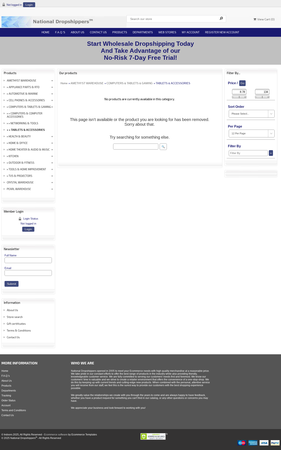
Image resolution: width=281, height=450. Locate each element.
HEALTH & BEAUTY (20, 136)
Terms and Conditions (13, 410)
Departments (143, 32)
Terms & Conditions (19, 330)
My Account (191, 32)
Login (29, 4)
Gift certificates (16, 323)
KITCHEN (14, 156)
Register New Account (222, 32)
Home (46, 32)
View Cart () (265, 19)
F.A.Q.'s (60, 32)
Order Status (8, 400)
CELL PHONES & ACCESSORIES (27, 100)
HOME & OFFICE (18, 143)
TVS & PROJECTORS (20, 175)
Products (119, 32)
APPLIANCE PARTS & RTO (24, 87)
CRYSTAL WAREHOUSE (20, 182)
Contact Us (98, 32)
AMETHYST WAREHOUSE (21, 80)
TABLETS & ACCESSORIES (28, 129)
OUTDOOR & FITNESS (21, 162)
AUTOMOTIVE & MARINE (23, 93)
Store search (15, 317)
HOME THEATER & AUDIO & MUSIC (29, 149)
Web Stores (167, 32)
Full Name (10, 255)
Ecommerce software (55, 434)
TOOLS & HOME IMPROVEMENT (27, 169)
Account (5, 405)
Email (8, 268)
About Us (77, 32)
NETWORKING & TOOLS (24, 123)
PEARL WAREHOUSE (19, 189)
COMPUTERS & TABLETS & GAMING (30, 106)
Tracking (6, 395)
